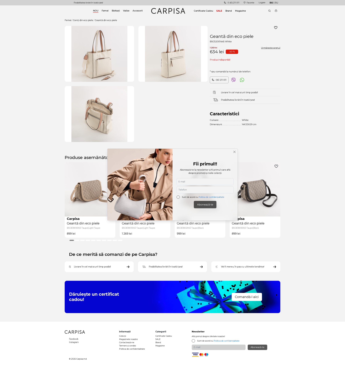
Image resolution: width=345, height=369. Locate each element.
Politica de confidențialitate (211, 197)
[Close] (234, 152)
